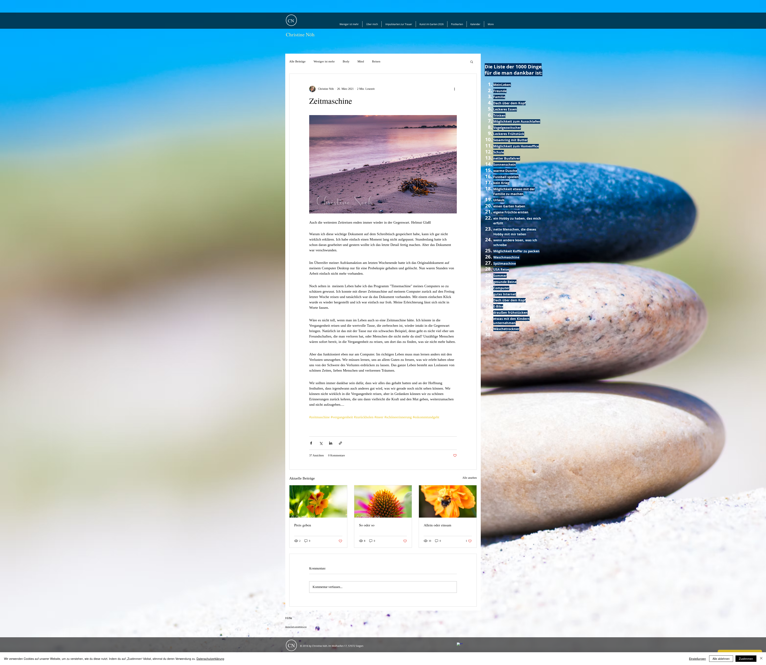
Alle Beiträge (297, 61)
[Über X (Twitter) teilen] (321, 443)
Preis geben (302, 525)
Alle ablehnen (721, 659)
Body (346, 61)
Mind (360, 61)
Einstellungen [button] (697, 659)
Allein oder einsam (437, 525)
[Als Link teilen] (340, 443)
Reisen (376, 61)
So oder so (366, 525)
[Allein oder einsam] (448, 501)
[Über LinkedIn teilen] (331, 443)
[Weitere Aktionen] (454, 89)
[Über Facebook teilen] (311, 443)
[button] (472, 61)
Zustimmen (746, 659)
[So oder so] (383, 501)
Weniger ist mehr (324, 61)
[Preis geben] (318, 501)
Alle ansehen (469, 477)
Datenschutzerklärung (210, 659)
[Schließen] (761, 658)
